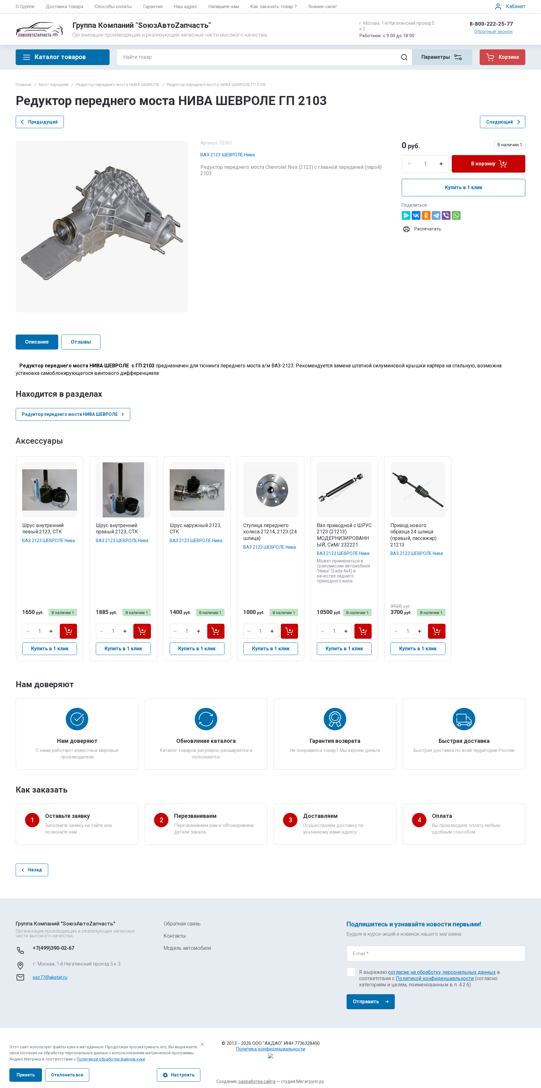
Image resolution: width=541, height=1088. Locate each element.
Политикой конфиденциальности (435, 978)
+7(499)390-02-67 (53, 948)
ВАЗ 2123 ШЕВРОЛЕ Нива (227, 155)
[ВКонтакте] (416, 215)
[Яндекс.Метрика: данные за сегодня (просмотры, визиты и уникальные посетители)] (270, 1055)
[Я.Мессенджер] (406, 215)
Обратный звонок (493, 31)
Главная (23, 84)
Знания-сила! (322, 6)
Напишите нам (224, 6)
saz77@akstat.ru (50, 977)
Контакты (175, 936)
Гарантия (152, 6)
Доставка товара (64, 6)
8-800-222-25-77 (491, 24)
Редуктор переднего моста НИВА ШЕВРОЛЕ (117, 84)
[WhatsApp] (456, 215)
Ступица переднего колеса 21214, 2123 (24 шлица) (270, 531)
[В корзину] (68, 631)
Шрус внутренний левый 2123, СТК (43, 528)
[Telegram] (436, 215)
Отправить (366, 1002)
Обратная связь (182, 924)
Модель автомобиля (187, 948)
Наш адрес (185, 6)
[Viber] (446, 215)
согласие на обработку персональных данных (442, 972)
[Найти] (404, 57)
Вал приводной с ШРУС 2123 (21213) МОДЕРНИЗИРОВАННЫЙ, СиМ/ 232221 (344, 535)
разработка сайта (257, 1081)
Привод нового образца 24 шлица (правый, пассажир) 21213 (413, 535)
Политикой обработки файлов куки (111, 1059)
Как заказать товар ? (273, 6)
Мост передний (53, 84)
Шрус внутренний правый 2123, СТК (117, 528)
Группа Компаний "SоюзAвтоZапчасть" (141, 25)
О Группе (25, 6)
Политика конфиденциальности (270, 1049)
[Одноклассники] (426, 215)
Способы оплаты (113, 6)
